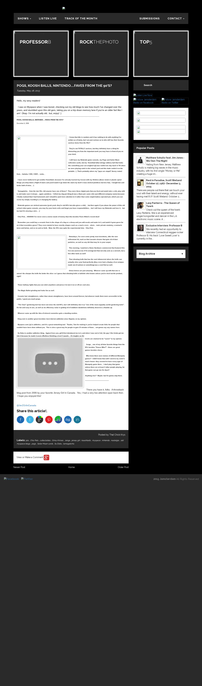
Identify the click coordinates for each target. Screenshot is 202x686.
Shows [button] (24, 18)
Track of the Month (81, 18)
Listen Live (48, 18)
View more (41, 53)
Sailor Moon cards (45, 444)
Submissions (150, 18)
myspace (96, 440)
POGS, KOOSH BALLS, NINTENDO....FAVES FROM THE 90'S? (64, 86)
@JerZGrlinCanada (26, 405)
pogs (34, 444)
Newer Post (19, 467)
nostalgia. (115, 440)
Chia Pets (34, 440)
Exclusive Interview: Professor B (164, 225)
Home (71, 467)
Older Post (123, 467)
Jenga (68, 440)
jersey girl (75, 440)
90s (27, 440)
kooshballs (86, 440)
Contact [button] (175, 18)
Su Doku (58, 444)
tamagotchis (68, 444)
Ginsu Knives (58, 440)
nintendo (106, 440)
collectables (45, 440)
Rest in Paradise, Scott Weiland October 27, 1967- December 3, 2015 (164, 183)
